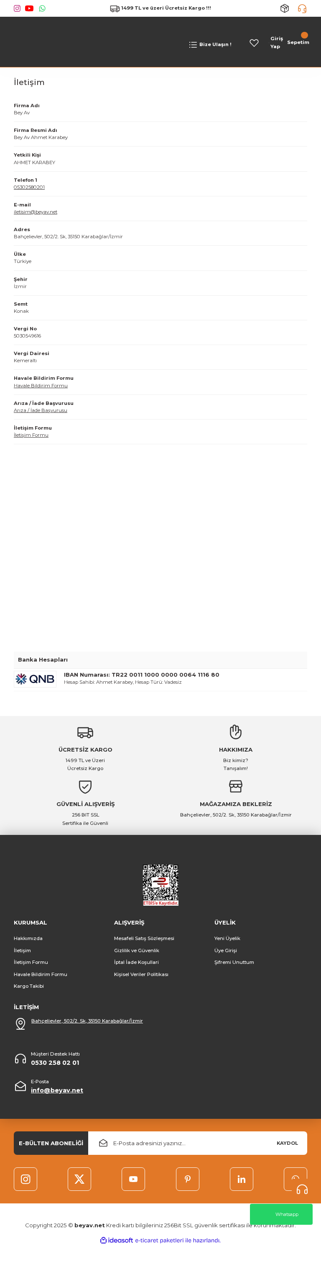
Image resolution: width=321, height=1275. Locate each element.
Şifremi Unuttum (234, 962)
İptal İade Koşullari (136, 962)
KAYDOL (287, 1143)
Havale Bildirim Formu (41, 386)
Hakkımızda (28, 938)
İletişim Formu (31, 435)
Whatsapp (286, 1214)
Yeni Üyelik (227, 938)
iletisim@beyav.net (35, 212)
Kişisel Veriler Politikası (141, 974)
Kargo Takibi (29, 986)
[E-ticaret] (159, 1240)
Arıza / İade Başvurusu (40, 410)
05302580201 (29, 187)
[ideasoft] (116, 1240)
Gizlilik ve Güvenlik (136, 950)
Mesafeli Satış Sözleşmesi (144, 938)
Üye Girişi (225, 950)
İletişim (22, 950)
